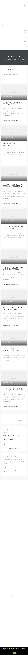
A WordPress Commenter (10, 459)
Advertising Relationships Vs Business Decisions (13, 268)
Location (25, 31)
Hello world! (8, 69)
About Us (24, 13)
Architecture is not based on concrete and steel (13, 309)
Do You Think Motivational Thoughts (12, 349)
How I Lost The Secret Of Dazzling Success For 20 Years (13, 186)
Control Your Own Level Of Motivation (13, 227)
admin (17, 79)
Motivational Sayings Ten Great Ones (13, 390)
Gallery (24, 24)
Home (24, 4)
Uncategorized (7, 79)
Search (20, 420)
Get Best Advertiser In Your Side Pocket (11, 104)
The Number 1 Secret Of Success (12, 144)
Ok (14, 653)
